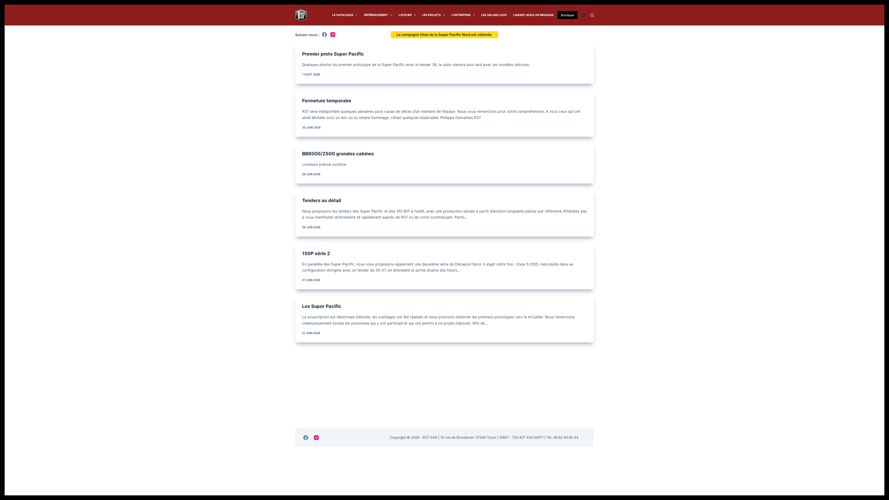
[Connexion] (584, 15)
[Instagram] (332, 34)
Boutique (567, 15)
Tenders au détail (321, 200)
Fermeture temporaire (326, 100)
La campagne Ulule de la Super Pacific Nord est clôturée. (444, 34)
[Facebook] (324, 34)
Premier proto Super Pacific (333, 54)
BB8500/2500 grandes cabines (338, 153)
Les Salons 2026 (494, 15)
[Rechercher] (592, 15)
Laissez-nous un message (533, 15)
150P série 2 (316, 253)
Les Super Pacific (321, 306)
